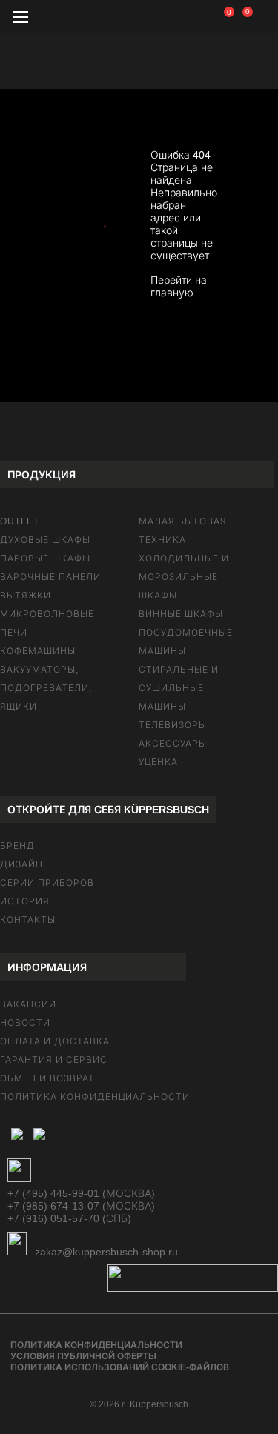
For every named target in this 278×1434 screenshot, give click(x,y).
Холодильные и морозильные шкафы (184, 577)
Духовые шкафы (45, 540)
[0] (237, 15)
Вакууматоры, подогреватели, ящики (46, 688)
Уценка (158, 762)
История (25, 901)
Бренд (17, 846)
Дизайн (21, 864)
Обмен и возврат (47, 1078)
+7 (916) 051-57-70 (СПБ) (69, 1218)
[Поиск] (200, 18)
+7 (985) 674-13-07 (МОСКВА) (81, 1206)
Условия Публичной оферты (83, 1356)
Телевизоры (173, 725)
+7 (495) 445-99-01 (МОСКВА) (81, 1193)
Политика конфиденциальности (95, 1097)
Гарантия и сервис (53, 1060)
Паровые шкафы (45, 558)
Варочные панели (50, 577)
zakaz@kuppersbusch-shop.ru (105, 1252)
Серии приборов (47, 883)
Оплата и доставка (55, 1041)
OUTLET (19, 521)
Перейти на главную (178, 286)
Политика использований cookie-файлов (119, 1367)
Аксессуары (173, 743)
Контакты (28, 920)
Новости (25, 1023)
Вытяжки (25, 595)
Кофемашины (38, 651)
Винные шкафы (181, 614)
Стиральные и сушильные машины (179, 688)
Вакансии (28, 1004)
